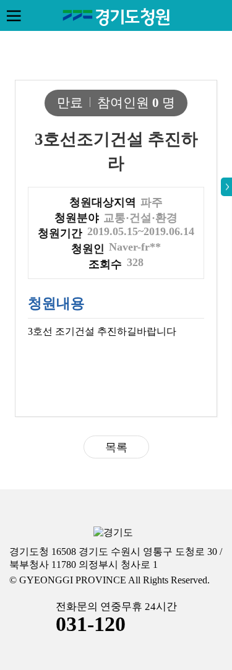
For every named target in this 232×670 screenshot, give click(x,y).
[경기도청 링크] (113, 532)
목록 (116, 447)
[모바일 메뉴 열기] (13, 15)
